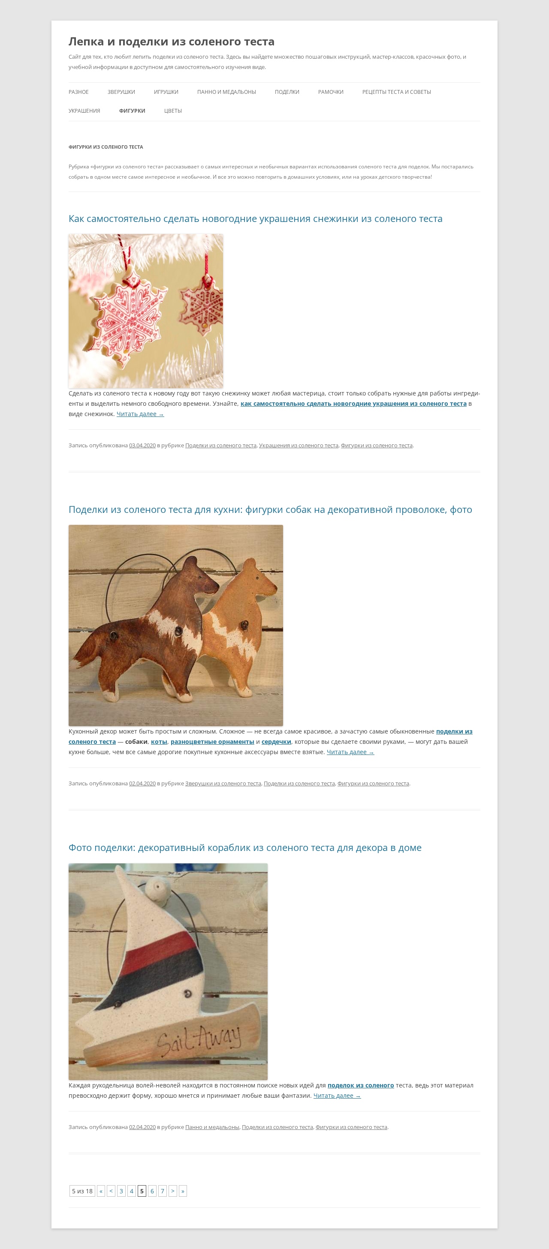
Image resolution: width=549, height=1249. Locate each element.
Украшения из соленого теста (298, 445)
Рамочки (331, 92)
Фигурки (132, 110)
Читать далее (140, 414)
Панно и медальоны (226, 92)
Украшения (84, 110)
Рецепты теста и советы (396, 92)
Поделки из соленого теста (220, 445)
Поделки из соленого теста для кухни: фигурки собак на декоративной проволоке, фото (270, 509)
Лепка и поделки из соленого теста (172, 41)
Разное (79, 92)
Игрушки (166, 92)
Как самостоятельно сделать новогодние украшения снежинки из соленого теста (256, 218)
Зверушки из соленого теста (223, 783)
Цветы (173, 110)
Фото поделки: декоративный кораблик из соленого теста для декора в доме (245, 847)
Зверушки (121, 92)
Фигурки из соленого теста (377, 445)
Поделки (287, 92)
